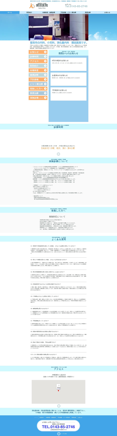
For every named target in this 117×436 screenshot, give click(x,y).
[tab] (58, 303)
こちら (48, 197)
